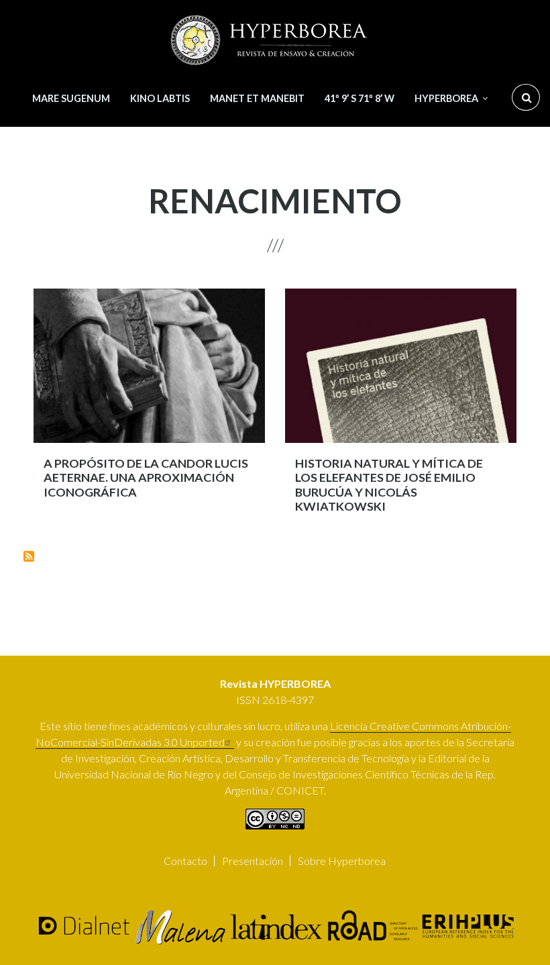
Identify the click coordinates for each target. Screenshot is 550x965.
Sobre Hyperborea (342, 861)
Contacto (185, 861)
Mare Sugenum (71, 98)
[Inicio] (270, 40)
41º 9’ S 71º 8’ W (359, 98)
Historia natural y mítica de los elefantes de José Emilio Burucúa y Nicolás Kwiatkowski (389, 485)
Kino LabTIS (160, 98)
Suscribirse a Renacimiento (28, 556)
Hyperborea (446, 98)
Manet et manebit (257, 98)
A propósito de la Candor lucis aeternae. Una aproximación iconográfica (146, 477)
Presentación (252, 861)
